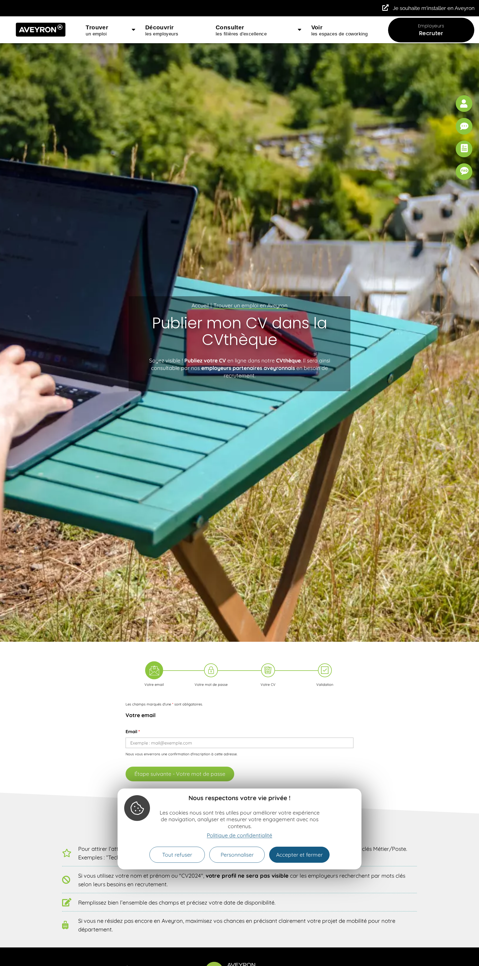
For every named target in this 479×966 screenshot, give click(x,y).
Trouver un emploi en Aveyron (250, 305)
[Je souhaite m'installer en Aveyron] (385, 7)
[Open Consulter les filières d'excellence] (299, 29)
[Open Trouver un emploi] (133, 29)
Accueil (200, 305)
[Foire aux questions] (464, 171)
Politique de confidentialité (239, 835)
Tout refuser (177, 854)
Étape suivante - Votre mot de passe (179, 774)
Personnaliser (237, 854)
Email (133, 731)
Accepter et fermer (299, 854)
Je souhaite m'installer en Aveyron (434, 8)
